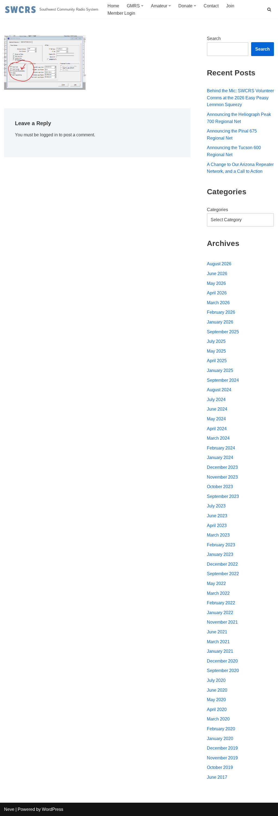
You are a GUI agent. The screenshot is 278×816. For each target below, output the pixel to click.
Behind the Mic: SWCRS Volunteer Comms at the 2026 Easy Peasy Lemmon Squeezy (240, 97)
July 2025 (216, 341)
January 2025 (220, 370)
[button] (142, 6)
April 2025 (217, 360)
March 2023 (218, 535)
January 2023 (220, 554)
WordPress (52, 809)
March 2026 (218, 302)
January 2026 (220, 322)
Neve (9, 809)
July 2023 (216, 506)
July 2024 (216, 399)
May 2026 (216, 283)
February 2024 (221, 448)
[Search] (269, 9)
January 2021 (220, 651)
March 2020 (218, 719)
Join (230, 6)
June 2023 (217, 515)
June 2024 (217, 409)
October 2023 (220, 486)
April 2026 (217, 293)
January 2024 (220, 457)
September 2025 (223, 332)
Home (113, 6)
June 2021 (217, 632)
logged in (49, 135)
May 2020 (216, 699)
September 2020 (223, 670)
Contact (211, 6)
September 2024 (223, 380)
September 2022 (223, 573)
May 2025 (216, 351)
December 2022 (222, 564)
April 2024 (217, 428)
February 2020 (221, 728)
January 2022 (220, 612)
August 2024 (219, 389)
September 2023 (223, 496)
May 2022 (216, 583)
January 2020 (220, 738)
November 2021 (222, 622)
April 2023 (217, 525)
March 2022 (218, 593)
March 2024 (218, 438)
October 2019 (220, 767)
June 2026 (217, 273)
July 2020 (216, 680)
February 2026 (221, 312)
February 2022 (221, 603)
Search (214, 38)
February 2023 (221, 545)
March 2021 (218, 641)
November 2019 (222, 758)
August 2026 (219, 263)
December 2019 (222, 748)
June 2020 (217, 690)
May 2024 (216, 419)
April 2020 (217, 709)
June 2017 (217, 777)
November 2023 (222, 477)
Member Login (121, 13)
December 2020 (222, 661)
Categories (217, 209)
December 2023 (222, 467)
